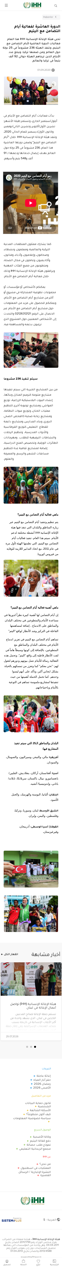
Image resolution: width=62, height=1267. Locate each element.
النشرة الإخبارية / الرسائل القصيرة (35, 1173)
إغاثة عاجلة (44, 1075)
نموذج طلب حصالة (39, 1144)
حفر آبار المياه (42, 1079)
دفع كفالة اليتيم (40, 1140)
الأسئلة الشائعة (40, 1110)
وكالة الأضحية (42, 1136)
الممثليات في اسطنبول (36, 1168)
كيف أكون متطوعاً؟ (38, 1114)
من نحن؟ (45, 1164)
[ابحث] (55, 5)
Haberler (48, 17)
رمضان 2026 (42, 1083)
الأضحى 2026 (42, 1087)
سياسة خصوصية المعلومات (32, 1118)
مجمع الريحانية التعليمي (35, 1148)
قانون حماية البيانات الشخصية (38, 1104)
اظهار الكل (11, 954)
